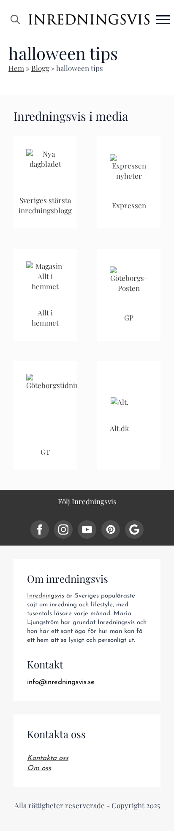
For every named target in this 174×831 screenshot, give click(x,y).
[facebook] (39, 529)
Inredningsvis (45, 596)
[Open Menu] (163, 19)
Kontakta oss (47, 758)
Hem (16, 68)
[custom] (110, 529)
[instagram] (63, 529)
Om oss (39, 768)
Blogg (40, 68)
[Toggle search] (15, 19)
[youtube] (87, 529)
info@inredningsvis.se (61, 682)
